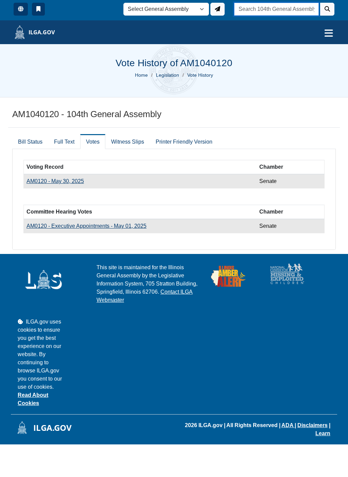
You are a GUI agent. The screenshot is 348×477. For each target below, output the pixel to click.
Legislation (167, 75)
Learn (322, 433)
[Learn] (38, 9)
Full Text (64, 142)
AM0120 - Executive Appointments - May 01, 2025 (86, 226)
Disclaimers (312, 425)
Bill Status (30, 142)
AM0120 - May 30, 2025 (55, 181)
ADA (288, 425)
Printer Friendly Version (184, 142)
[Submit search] (327, 9)
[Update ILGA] (217, 9)
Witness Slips (127, 142)
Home (141, 75)
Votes (93, 142)
